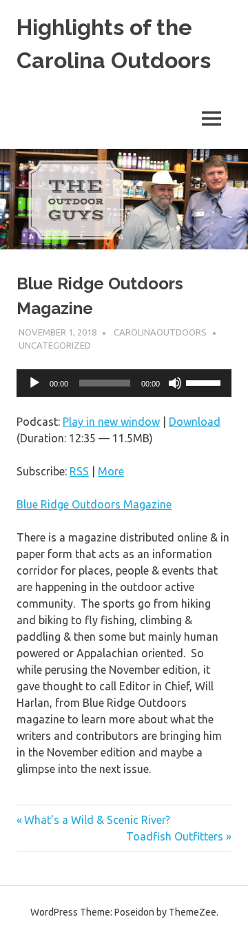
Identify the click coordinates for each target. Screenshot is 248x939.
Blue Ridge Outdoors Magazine (94, 504)
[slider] (205, 381)
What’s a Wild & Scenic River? (96, 820)
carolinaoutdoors (160, 332)
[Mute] (175, 383)
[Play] (34, 383)
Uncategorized (55, 345)
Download (194, 421)
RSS (79, 471)
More (111, 471)
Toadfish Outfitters (174, 836)
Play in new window (111, 421)
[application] (124, 383)
